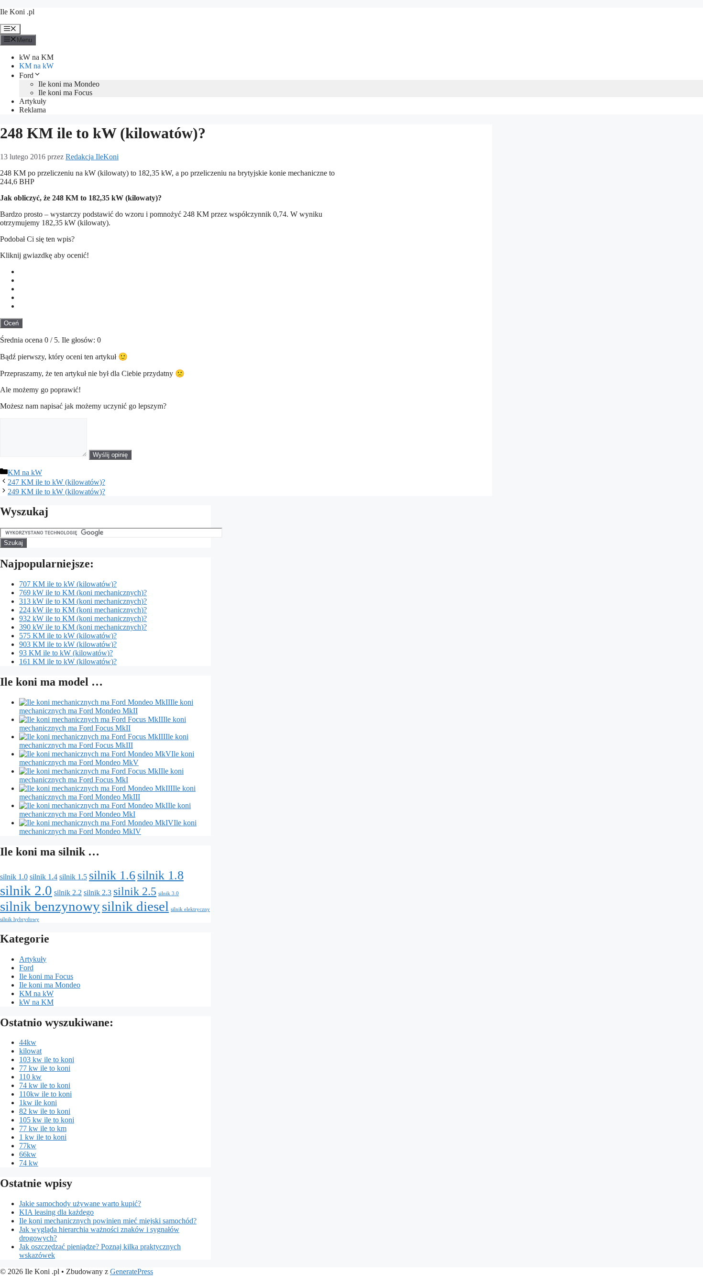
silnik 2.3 (97, 892)
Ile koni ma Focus (65, 93)
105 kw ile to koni (46, 1120)
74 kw (28, 1163)
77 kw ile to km (42, 1128)
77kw (27, 1146)
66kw (27, 1154)
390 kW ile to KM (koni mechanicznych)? (83, 627)
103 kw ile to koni (46, 1059)
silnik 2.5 (134, 891)
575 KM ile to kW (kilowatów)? (68, 636)
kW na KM (36, 57)
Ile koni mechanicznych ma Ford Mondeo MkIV (108, 827)
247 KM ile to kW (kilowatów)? (56, 482)
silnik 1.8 (160, 875)
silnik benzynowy (50, 906)
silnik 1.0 (14, 877)
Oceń (11, 323)
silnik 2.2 (68, 892)
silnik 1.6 (112, 875)
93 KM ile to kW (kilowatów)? (66, 653)
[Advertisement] (420, 231)
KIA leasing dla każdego (56, 1212)
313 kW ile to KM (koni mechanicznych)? (83, 601)
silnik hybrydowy (19, 919)
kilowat (30, 1051)
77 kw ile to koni (44, 1068)
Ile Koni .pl (17, 12)
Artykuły (32, 101)
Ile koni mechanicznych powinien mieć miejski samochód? (108, 1221)
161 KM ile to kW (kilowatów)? (68, 661)
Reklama (32, 110)
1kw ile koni (38, 1102)
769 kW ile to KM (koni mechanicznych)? (83, 592)
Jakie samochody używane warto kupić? (80, 1203)
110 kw (30, 1077)
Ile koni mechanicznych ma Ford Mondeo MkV (106, 758)
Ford (26, 75)
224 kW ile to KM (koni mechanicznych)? (83, 610)
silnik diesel (135, 906)
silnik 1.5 (73, 877)
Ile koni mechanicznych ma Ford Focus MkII (102, 723)
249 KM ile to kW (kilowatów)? (56, 492)
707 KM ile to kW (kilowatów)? (68, 584)
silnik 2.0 (26, 890)
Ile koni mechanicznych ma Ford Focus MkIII (103, 740)
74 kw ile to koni (44, 1085)
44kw (27, 1042)
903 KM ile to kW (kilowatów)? (68, 644)
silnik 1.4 (43, 877)
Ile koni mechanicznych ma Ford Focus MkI (101, 775)
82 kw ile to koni (44, 1111)
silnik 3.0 (168, 893)
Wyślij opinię (110, 454)
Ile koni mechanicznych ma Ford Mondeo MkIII (107, 792)
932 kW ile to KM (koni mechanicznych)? (83, 618)
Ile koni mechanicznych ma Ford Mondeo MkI (105, 809)
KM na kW (36, 66)
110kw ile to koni (45, 1094)
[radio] (255, 271)
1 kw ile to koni (42, 1137)
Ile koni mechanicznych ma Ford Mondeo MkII (106, 706)
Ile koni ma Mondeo (68, 84)
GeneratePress (131, 1271)
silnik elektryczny (190, 909)
